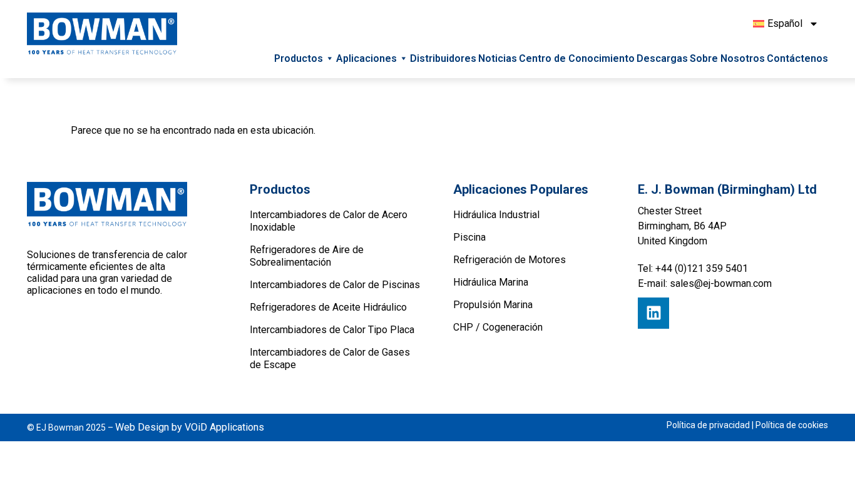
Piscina (469, 237)
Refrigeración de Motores (509, 260)
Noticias (497, 58)
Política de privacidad (708, 425)
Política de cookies (791, 425)
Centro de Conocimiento (577, 58)
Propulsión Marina (493, 305)
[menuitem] (784, 23)
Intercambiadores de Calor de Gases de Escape (330, 358)
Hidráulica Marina (490, 282)
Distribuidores (443, 58)
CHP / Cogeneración (498, 327)
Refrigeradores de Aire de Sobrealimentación (307, 256)
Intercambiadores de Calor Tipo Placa (332, 330)
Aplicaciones (366, 58)
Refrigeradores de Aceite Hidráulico (328, 307)
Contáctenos (797, 58)
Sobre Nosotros (727, 58)
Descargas (662, 58)
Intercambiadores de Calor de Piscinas (335, 285)
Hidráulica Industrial (496, 215)
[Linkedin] (653, 313)
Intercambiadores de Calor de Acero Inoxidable (328, 221)
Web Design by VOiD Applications (189, 427)
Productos (298, 58)
